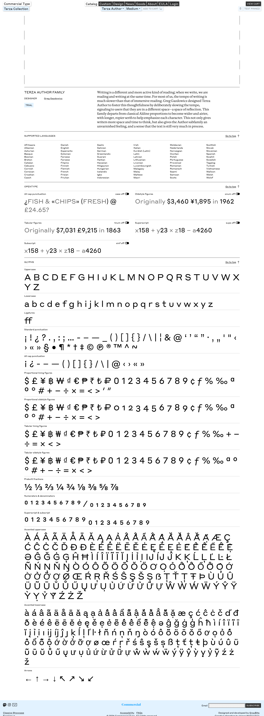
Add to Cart (150, 8)
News (130, 4)
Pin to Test (240, 8)
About (152, 4)
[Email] (14, 704)
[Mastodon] (4, 705)
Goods (140, 4)
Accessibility (127, 712)
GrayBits (254, 712)
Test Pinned (252, 8)
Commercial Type (17, 4)
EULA (163, 4)
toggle (123, 8)
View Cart (253, 3)
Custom (105, 4)
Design (118, 4)
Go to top (230, 135)
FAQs (139, 712)
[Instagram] (9, 704)
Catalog (91, 4)
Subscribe (253, 705)
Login (174, 4)
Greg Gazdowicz (53, 98)
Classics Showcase (13, 712)
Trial (29, 105)
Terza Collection (16, 9)
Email (205, 705)
